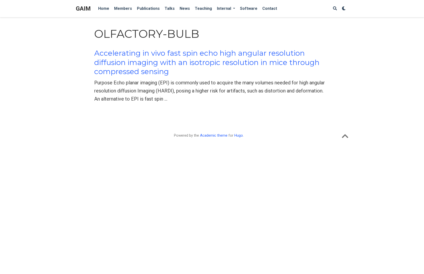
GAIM (83, 8)
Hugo (238, 135)
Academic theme (213, 135)
